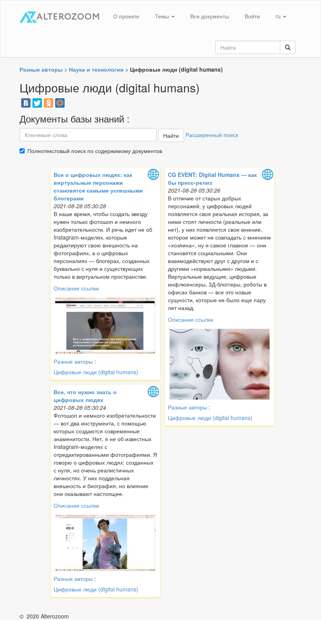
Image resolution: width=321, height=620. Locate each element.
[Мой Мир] (60, 103)
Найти (171, 135)
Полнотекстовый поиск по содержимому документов (94, 151)
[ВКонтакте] (26, 103)
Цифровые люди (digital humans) (96, 372)
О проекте (126, 16)
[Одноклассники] (48, 103)
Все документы (209, 16)
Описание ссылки (76, 288)
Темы (163, 16)
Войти (252, 16)
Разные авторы (73, 361)
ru (279, 16)
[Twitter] (37, 103)
